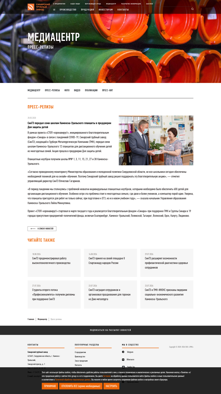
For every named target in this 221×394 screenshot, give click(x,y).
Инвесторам (106, 10)
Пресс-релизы (52, 90)
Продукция (87, 10)
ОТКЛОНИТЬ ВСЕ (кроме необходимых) (80, 386)
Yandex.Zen (131, 367)
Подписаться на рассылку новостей (110, 330)
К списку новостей (45, 229)
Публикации (91, 90)
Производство (68, 10)
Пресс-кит (107, 90)
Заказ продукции (81, 361)
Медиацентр (111, 4)
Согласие (106, 376)
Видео (77, 90)
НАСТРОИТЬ (111, 386)
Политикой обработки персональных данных (72, 379)
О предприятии (59, 4)
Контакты (123, 10)
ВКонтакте (130, 360)
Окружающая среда (93, 4)
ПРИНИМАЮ (50, 386)
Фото (66, 90)
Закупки (149, 4)
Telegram (130, 352)
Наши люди (75, 4)
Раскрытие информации (131, 4)
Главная (31, 319)
